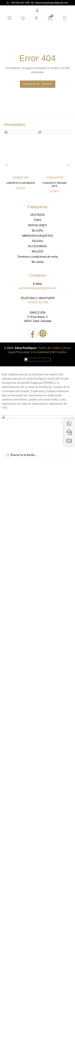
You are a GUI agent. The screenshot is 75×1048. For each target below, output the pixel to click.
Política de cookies (49, 347)
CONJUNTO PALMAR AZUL (55, 184)
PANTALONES (37, 225)
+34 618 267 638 (37, 302)
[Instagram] (42, 333)
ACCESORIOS (37, 246)
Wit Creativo (59, 352)
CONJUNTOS (54, 177)
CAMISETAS (20, 177)
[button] (64, 18)
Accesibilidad (41, 352)
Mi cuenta (38, 261)
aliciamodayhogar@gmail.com (37, 288)
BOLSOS (37, 251)
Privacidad (22, 352)
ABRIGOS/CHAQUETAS (37, 235)
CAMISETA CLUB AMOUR (20, 183)
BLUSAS (37, 230)
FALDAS (37, 241)
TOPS (37, 220)
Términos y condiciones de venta (37, 256)
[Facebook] (32, 333)
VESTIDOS (37, 214)
